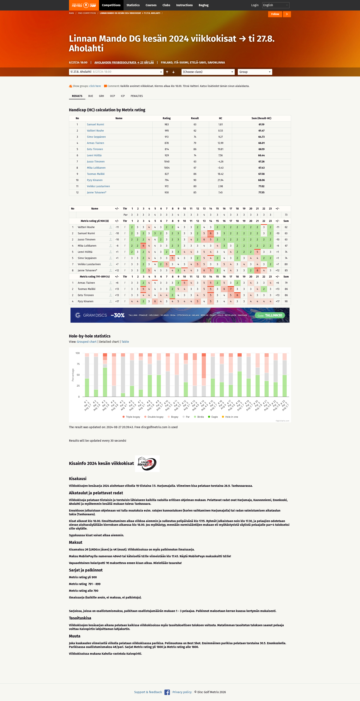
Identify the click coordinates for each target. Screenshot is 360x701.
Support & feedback (148, 692)
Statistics (133, 5)
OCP (112, 96)
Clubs (166, 5)
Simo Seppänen (96, 136)
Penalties (137, 96)
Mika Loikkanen (96, 167)
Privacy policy (182, 692)
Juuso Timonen (96, 161)
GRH (101, 96)
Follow (275, 14)
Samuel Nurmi (95, 124)
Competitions (111, 5)
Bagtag (203, 5)
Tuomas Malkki (96, 174)
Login (255, 5)
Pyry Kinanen (95, 180)
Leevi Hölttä (94, 155)
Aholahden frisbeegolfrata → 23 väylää (124, 62)
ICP (123, 96)
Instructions (184, 5)
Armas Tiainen (95, 143)
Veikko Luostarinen (98, 186)
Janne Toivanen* (96, 192)
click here (95, 86)
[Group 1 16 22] (255, 72)
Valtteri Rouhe (95, 130)
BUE (90, 96)
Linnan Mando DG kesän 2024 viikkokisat (152, 38)
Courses (151, 5)
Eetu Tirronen (95, 149)
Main (71, 13)
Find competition (87, 13)
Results (77, 96)
